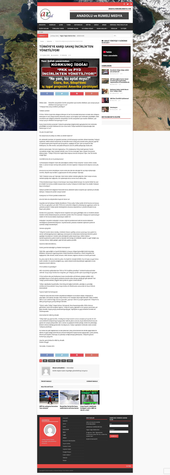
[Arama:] (122, 35)
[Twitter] (127, 4)
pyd (64, 360)
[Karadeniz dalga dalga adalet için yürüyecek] (105, 73)
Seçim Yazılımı (44, 28)
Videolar (114, 28)
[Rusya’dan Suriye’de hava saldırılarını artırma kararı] (69, 403)
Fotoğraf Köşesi (87, 28)
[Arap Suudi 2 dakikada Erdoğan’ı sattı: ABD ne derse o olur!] (89, 403)
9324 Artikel (70, 368)
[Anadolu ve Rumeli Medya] (52, 14)
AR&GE (104, 25)
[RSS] (131, 4)
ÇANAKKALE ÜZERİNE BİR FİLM (94, 427)
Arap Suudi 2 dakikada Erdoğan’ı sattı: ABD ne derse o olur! (88, 408)
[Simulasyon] (105, 111)
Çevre (61, 25)
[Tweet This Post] (62, 93)
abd (45, 360)
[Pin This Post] (77, 93)
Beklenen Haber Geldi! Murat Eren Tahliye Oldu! (119, 90)
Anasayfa (42, 25)
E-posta (112, 429)
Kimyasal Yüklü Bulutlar (119, 25)
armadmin (55, 55)
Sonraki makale (92, 381)
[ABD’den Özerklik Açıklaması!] (105, 102)
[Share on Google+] (92, 93)
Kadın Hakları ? (102, 28)
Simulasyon (113, 107)
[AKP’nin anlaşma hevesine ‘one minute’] (48, 403)
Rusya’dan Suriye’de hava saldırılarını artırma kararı (69, 407)
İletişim (123, 28)
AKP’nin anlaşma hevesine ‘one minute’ (48, 407)
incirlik (51, 360)
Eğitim (88, 25)
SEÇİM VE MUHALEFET (92, 439)
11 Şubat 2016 (45, 55)
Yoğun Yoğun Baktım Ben (92, 429)
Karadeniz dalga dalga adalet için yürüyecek (119, 70)
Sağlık (96, 25)
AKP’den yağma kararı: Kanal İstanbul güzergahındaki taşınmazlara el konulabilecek (119, 80)
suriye (70, 360)
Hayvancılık (78, 25)
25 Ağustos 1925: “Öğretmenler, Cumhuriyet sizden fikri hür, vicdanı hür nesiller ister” (96, 434)
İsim (111, 424)
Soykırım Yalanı (72, 28)
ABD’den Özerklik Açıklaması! (119, 98)
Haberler (52, 25)
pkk (58, 360)
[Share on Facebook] (47, 93)
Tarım (68, 25)
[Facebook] (124, 4)
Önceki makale (46, 381)
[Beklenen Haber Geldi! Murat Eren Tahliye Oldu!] (105, 93)
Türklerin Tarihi (58, 28)
